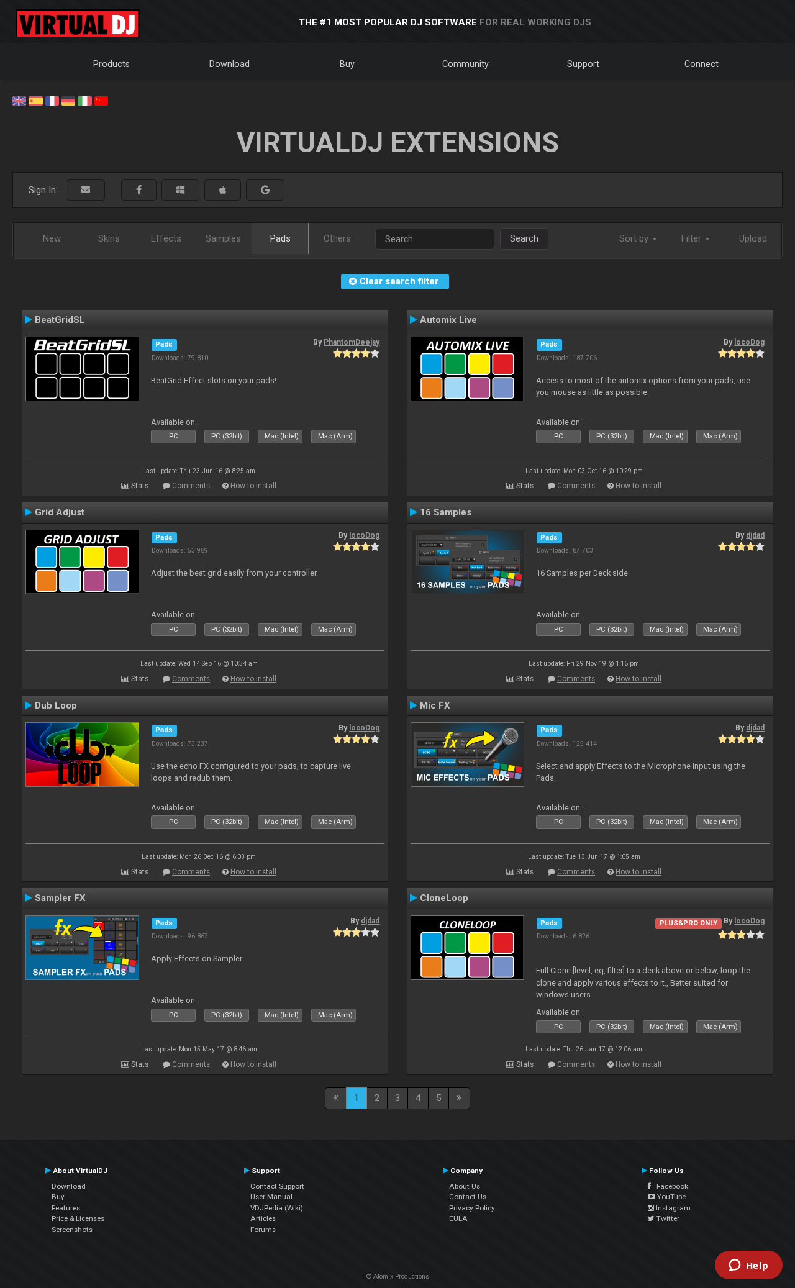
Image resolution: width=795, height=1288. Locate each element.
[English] (19, 100)
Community (465, 64)
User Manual (271, 1196)
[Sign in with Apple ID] (222, 190)
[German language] (68, 100)
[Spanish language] (35, 100)
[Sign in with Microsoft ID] (180, 190)
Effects (166, 238)
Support (583, 64)
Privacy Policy (472, 1208)
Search (524, 238)
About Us (464, 1186)
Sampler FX (60, 898)
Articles (263, 1218)
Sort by (635, 238)
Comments (191, 485)
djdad (755, 535)
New (52, 238)
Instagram (672, 1208)
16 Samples (445, 512)
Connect (701, 64)
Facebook (669, 1186)
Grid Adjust (59, 512)
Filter (692, 238)
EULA (458, 1218)
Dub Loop (56, 705)
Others (337, 238)
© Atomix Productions (397, 1276)
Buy (347, 64)
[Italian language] (84, 100)
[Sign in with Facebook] (139, 190)
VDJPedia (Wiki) (276, 1208)
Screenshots (72, 1229)
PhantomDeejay (351, 342)
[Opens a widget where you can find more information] (748, 1266)
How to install (253, 485)
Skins (109, 238)
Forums (263, 1229)
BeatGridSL (60, 319)
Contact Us (467, 1196)
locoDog (749, 342)
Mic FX (435, 705)
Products (111, 64)
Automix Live (448, 319)
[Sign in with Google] (265, 190)
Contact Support (277, 1186)
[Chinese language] (101, 100)
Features (66, 1208)
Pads (280, 238)
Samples (223, 238)
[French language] (52, 100)
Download (229, 64)
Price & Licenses (78, 1218)
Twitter (667, 1218)
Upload (753, 238)
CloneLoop (444, 898)
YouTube (670, 1196)
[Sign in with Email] (85, 190)
